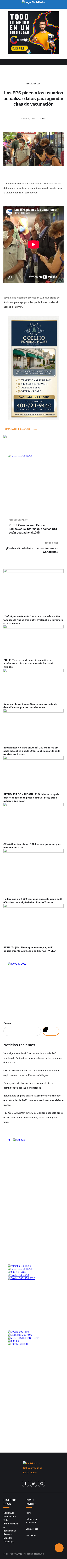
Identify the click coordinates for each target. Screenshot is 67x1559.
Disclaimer (31, 1535)
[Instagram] (41, 1483)
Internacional (9, 1516)
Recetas (7, 1534)
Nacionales (33, 84)
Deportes (7, 1538)
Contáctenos (32, 1529)
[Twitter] (33, 1483)
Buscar (7, 1023)
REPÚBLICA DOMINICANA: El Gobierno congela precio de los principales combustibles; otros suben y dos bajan (31, 797)
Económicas (9, 1530)
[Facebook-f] (25, 1483)
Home (28, 1513)
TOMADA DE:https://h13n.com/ (20, 429)
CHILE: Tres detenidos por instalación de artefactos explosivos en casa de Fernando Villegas (28, 663)
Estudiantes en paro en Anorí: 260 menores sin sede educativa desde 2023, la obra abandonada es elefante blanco (31, 751)
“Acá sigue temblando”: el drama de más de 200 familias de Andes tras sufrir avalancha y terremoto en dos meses (33, 619)
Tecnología (8, 1541)
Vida (5, 1520)
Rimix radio (9, 1553)
